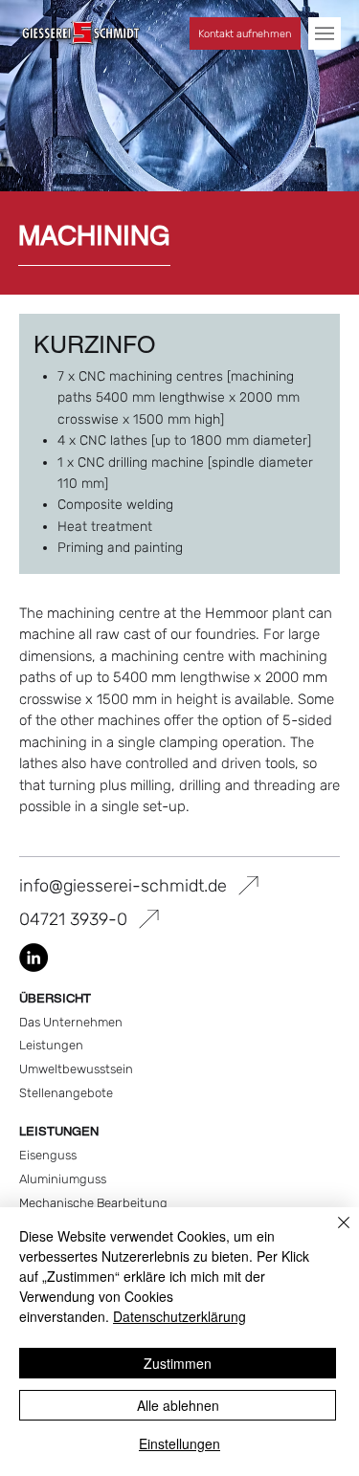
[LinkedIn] (33, 957)
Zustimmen (178, 1363)
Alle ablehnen (178, 1405)
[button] (324, 33)
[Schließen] (332, 1234)
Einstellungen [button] (179, 1443)
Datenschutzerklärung (179, 1316)
